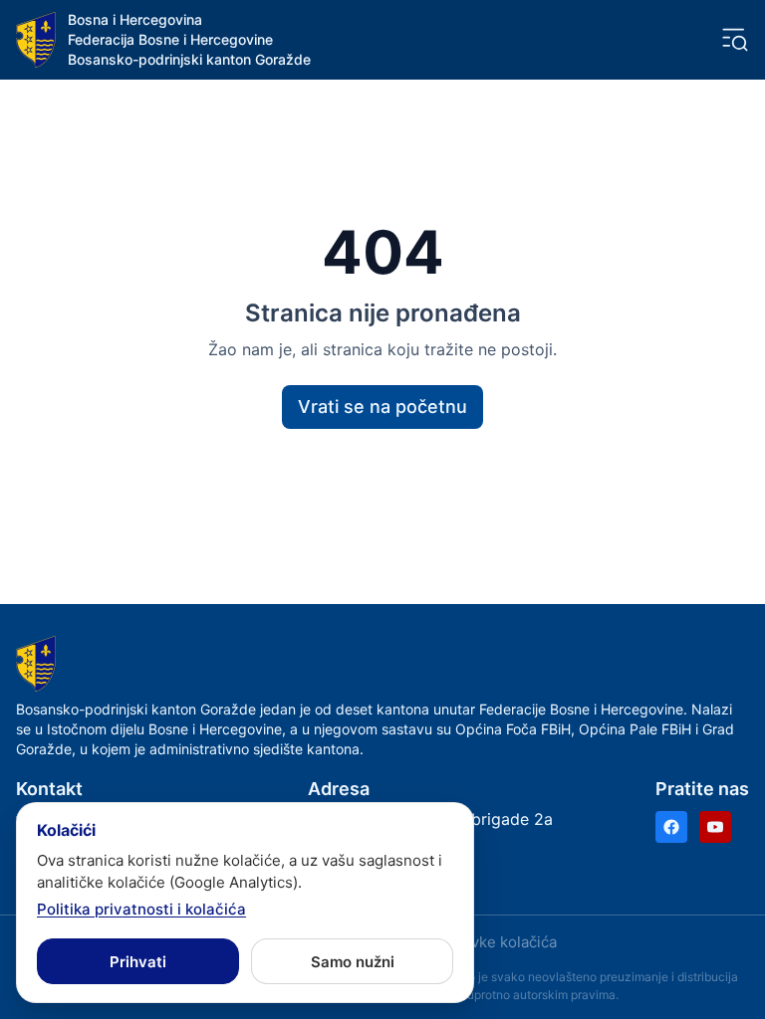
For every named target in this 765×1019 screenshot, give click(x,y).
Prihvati (138, 961)
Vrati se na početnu (382, 406)
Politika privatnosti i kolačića (141, 909)
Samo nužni (352, 961)
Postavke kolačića (494, 941)
